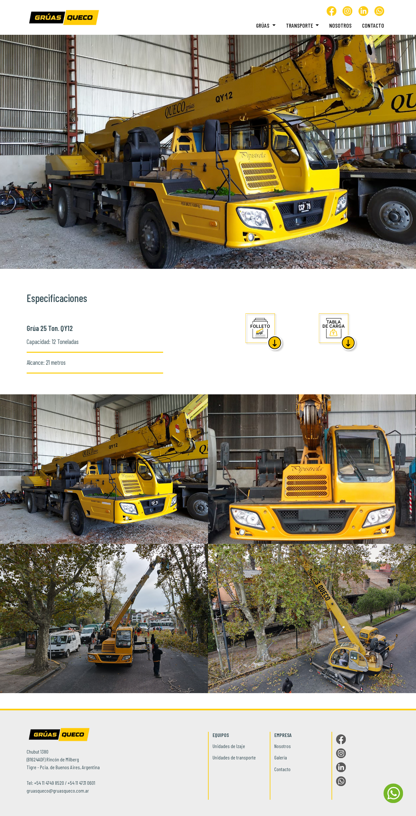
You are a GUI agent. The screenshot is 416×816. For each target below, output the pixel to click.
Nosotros (340, 25)
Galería (280, 757)
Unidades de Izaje (229, 746)
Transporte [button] (300, 25)
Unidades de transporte (234, 757)
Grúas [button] (263, 25)
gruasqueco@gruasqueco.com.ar (58, 790)
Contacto (373, 25)
